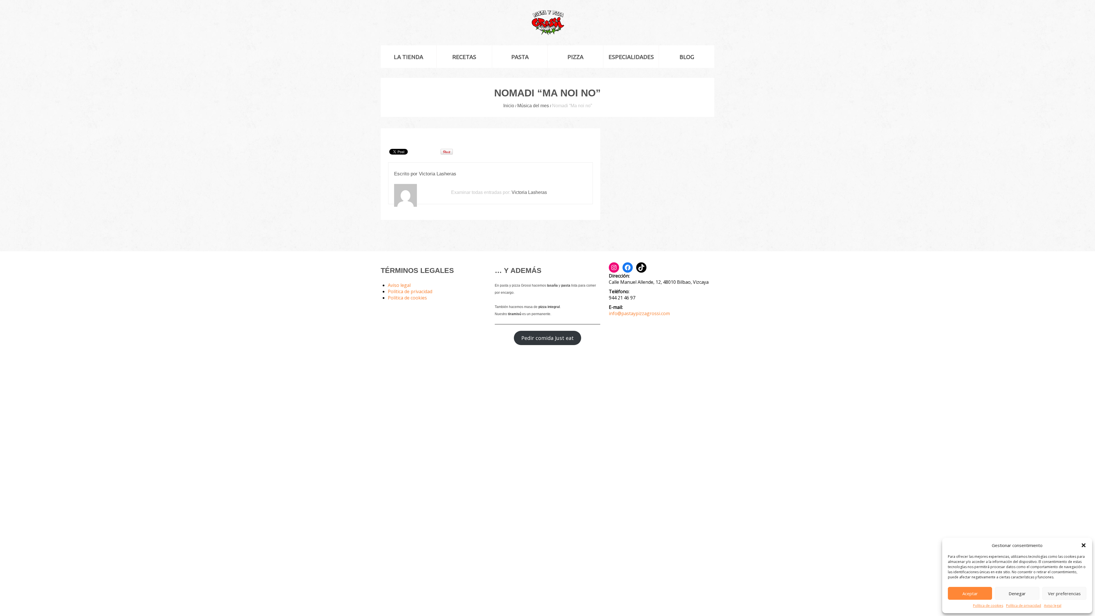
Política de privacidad (1023, 605)
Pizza (575, 57)
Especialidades (631, 57)
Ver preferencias (1064, 593)
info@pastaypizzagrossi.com (639, 313)
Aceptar (970, 593)
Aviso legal (1052, 605)
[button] (1083, 545)
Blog (687, 57)
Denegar (1017, 593)
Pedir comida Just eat (547, 338)
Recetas (464, 57)
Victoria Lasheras (437, 174)
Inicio (508, 105)
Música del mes (533, 105)
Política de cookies (988, 605)
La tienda (408, 57)
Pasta (520, 57)
